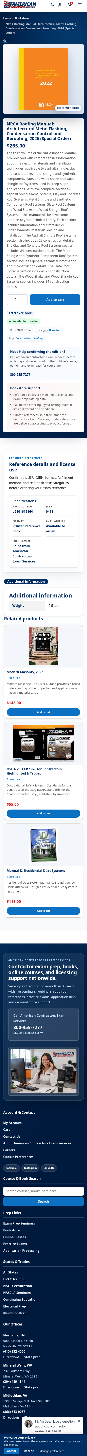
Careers (9, 1150)
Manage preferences (51, 1451)
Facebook (11, 1168)
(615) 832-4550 (14, 1351)
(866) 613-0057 (14, 1412)
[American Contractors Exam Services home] (20, 5)
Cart (6, 1130)
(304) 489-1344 (14, 1382)
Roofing (38, 338)
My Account (12, 1123)
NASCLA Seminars (17, 1293)
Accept (11, 1451)
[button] (5, 41)
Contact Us (11, 1136)
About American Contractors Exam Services (37, 1143)
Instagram (30, 1168)
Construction (23, 338)
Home (7, 18)
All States (10, 1272)
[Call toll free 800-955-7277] (52, 4)
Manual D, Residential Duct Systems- (36, 870)
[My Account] (60, 4)
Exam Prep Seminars (19, 1223)
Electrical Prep (14, 1306)
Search (43, 1201)
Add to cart (55, 299)
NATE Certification (17, 1286)
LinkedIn (49, 1168)
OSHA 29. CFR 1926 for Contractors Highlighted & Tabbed (34, 771)
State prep (32, 1357)
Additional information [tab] (26, 581)
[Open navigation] (80, 5)
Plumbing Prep (15, 1313)
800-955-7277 (20, 374)
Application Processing (21, 1251)
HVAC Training (14, 1279)
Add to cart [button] (43, 712)
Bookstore (22, 18)
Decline (29, 1451)
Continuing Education (20, 1299)
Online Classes (14, 1237)
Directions (11, 1357)
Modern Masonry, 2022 (25, 672)
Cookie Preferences (18, 1157)
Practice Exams (15, 1244)
